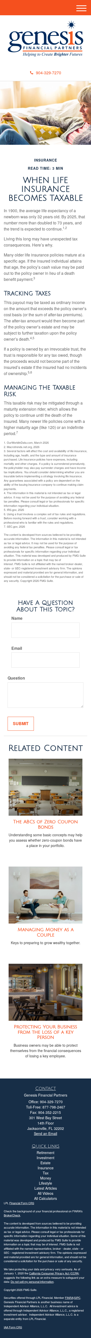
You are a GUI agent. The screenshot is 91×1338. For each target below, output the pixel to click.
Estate (45, 1162)
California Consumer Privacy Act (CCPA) (54, 1273)
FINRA (69, 1298)
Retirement (45, 1152)
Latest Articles (45, 1188)
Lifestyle (45, 1183)
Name (16, 618)
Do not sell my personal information (32, 1281)
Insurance (46, 1167)
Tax (46, 1172)
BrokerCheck (12, 1215)
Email (16, 648)
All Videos (45, 1193)
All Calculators (45, 1198)
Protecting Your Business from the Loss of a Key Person (45, 1032)
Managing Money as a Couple (46, 932)
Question (16, 678)
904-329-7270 (48, 73)
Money (45, 1178)
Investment (45, 1157)
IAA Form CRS (13, 1327)
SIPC (77, 1298)
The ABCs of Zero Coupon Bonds (45, 824)
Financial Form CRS (21, 1203)
